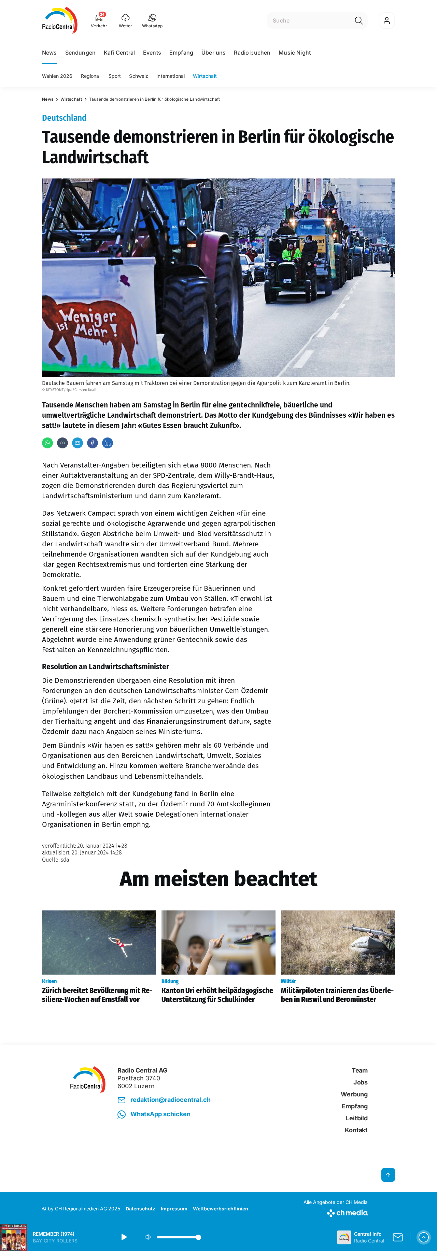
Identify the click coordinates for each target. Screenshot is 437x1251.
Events (152, 52)
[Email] (77, 442)
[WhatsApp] (47, 442)
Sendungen (80, 52)
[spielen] (123, 1237)
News (49, 52)
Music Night (295, 52)
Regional (90, 76)
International (170, 76)
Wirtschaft (205, 76)
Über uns (213, 52)
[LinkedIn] (107, 442)
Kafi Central (119, 52)
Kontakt (356, 1130)
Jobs (360, 1082)
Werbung (354, 1094)
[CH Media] (336, 1212)
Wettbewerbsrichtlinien (220, 1208)
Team (360, 1070)
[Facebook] (92, 442)
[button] (152, 20)
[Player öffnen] (424, 1237)
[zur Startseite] (59, 20)
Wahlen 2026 (57, 76)
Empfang (181, 52)
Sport (115, 76)
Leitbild (357, 1118)
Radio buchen (252, 52)
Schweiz (138, 76)
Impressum (174, 1208)
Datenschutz (140, 1208)
